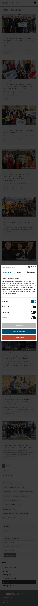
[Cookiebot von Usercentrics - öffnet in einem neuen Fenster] (28, 267)
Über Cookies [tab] (31, 272)
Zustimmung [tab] (7, 272)
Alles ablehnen (19, 337)
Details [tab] (19, 272)
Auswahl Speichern (19, 331)
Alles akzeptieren (19, 325)
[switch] (33, 307)
